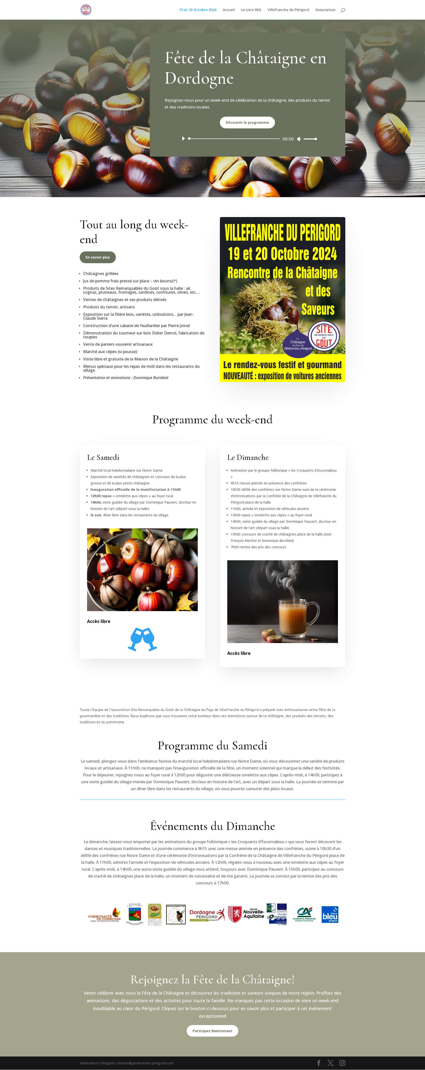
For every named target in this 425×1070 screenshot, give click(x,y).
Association (325, 10)
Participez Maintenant (212, 1031)
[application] (247, 138)
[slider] (309, 139)
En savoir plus (98, 257)
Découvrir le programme (247, 122)
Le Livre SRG (251, 10)
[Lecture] (183, 138)
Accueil (229, 10)
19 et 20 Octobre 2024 (197, 10)
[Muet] (299, 139)
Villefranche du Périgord (288, 10)
